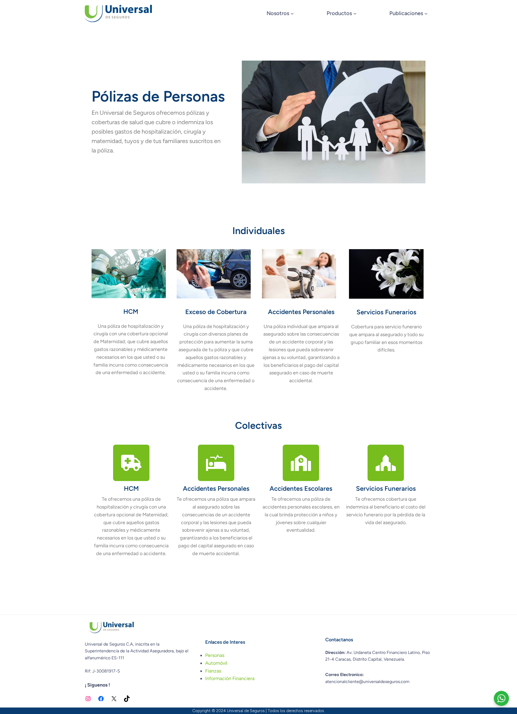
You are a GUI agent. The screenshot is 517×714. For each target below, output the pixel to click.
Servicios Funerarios (386, 312)
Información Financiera (229, 678)
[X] (114, 698)
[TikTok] (127, 698)
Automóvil (216, 663)
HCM (130, 311)
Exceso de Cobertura (216, 312)
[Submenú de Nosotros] (292, 13)
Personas (214, 655)
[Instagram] (88, 698)
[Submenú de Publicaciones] (426, 13)
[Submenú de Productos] (355, 13)
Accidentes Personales (301, 312)
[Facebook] (101, 698)
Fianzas (213, 671)
